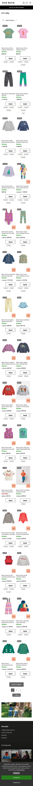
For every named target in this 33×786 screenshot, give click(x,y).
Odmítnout (16, 782)
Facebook (4, 735)
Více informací (20, 770)
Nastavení (16, 773)
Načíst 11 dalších (16, 684)
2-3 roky (5, 62)
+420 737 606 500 (6, 732)
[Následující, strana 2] (16, 690)
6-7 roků (23, 64)
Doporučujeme (10, 20)
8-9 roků (23, 157)
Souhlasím (16, 777)
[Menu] (30, 3)
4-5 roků (11, 62)
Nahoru (17, 695)
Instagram (4, 738)
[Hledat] (23, 2)
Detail (10, 58)
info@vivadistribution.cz (8, 730)
